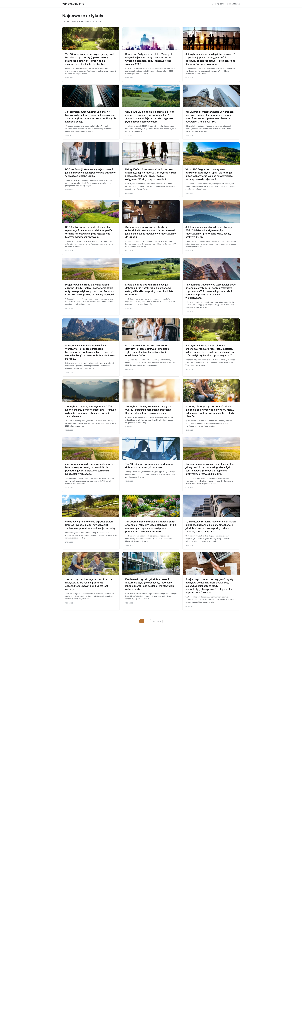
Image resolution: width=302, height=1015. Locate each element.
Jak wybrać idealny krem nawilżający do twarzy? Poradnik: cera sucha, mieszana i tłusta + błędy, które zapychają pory (148, 409)
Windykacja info (73, 3)
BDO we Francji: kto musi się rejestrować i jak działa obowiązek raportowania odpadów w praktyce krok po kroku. (90, 172)
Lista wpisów (218, 4)
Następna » (156, 621)
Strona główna (233, 4)
